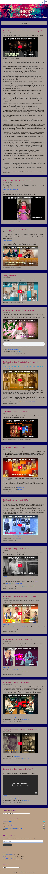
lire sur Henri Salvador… (14, 349)
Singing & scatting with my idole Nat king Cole (22, 730)
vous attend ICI (19, 538)
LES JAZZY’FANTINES (8, 854)
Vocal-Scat (20, 302)
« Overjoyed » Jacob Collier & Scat (16, 411)
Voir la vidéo (6, 576)
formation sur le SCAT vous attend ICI (13, 583)
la (5, 795)
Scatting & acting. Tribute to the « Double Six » (21, 362)
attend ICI (20, 489)
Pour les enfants (11, 354)
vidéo (7, 795)
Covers (26, 171)
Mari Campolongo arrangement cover (18, 180)
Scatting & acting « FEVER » (14, 447)
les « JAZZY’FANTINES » (8, 858)
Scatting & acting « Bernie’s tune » (16, 682)
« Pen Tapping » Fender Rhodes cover (17, 230)
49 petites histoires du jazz (9, 856)
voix (10, 172)
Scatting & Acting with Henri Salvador (18, 310)
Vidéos (38, 171)
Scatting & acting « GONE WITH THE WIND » (20, 596)
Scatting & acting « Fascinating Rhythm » (19, 769)
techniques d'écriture (32, 171)
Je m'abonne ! (7, 845)
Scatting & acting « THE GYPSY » (16, 549)
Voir (4, 795)
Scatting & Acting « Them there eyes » (18, 639)
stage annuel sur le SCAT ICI (27, 586)
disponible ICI (19, 351)
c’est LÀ (36, 581)
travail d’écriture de (27, 401)
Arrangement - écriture (9, 171)
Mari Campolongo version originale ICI (12, 189)
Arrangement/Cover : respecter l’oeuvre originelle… (23, 31)
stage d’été (23, 626)
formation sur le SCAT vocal (11, 626)
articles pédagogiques (19, 171)
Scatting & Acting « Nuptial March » (17, 500)
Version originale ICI (7, 240)
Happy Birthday (9, 276)
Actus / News (7, 439)
